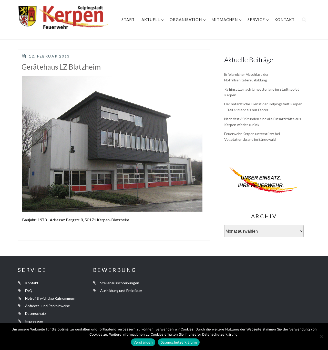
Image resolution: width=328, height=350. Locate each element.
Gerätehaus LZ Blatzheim (61, 66)
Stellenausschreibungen (119, 283)
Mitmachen (224, 19)
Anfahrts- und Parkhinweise (47, 306)
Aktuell (150, 19)
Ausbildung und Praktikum (121, 290)
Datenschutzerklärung (178, 342)
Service (256, 19)
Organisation (186, 19)
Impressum (34, 321)
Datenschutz (35, 313)
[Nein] (321, 336)
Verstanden (143, 342)
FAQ (28, 290)
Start (128, 19)
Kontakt (284, 19)
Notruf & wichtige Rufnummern (50, 298)
